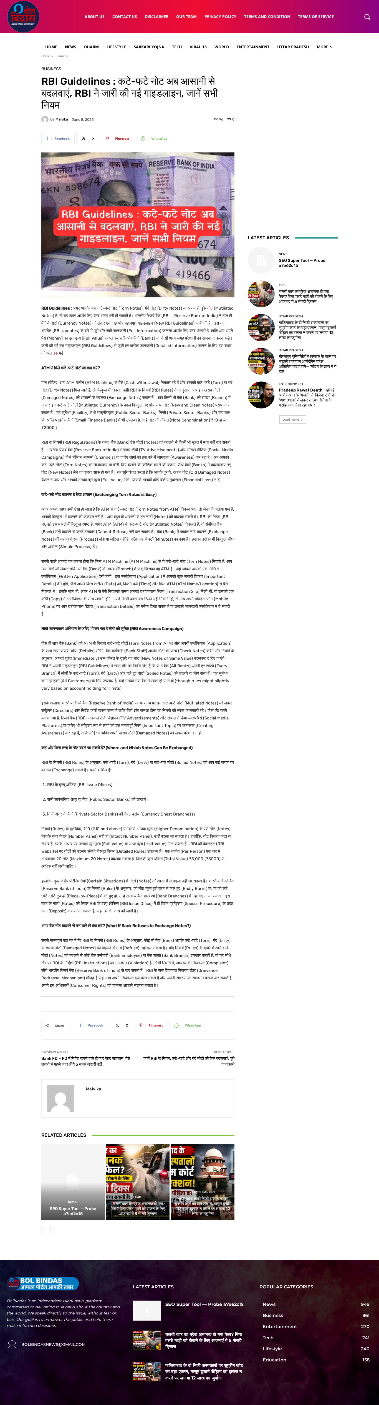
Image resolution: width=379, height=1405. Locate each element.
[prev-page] (44, 1229)
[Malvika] (45, 119)
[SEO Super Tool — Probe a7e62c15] (73, 1182)
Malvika (61, 119)
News (72, 1201)
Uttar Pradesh (202, 1191)
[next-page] (53, 1229)
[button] (367, 16)
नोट (210, 308)
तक (55, 353)
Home (46, 56)
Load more (290, 419)
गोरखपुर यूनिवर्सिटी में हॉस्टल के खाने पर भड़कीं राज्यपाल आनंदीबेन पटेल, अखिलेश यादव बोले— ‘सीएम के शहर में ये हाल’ (307, 364)
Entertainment (291, 383)
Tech (137, 1196)
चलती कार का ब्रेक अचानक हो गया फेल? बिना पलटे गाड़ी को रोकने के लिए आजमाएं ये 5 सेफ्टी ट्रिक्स (138, 1208)
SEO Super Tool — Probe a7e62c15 (73, 1211)
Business (61, 56)
